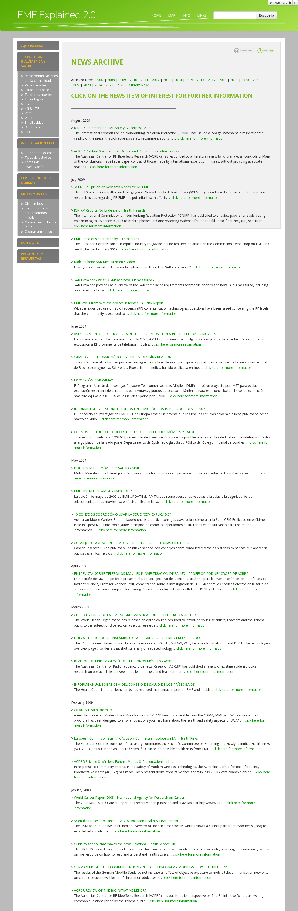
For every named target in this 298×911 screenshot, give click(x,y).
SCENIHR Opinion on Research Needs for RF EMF (111, 187)
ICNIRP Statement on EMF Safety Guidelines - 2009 (112, 128)
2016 (200, 80)
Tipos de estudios (38, 157)
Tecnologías (34, 99)
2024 (98, 85)
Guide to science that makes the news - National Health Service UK (124, 844)
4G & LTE (32, 108)
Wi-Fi (28, 118)
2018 (223, 80)
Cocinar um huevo (38, 231)
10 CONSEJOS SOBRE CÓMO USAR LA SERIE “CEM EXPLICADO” (122, 514)
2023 (87, 85)
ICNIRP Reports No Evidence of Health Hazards (110, 210)
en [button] (271, 3)
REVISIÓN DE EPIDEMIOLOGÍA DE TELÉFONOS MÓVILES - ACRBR (124, 661)
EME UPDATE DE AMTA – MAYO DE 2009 (105, 491)
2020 (245, 80)
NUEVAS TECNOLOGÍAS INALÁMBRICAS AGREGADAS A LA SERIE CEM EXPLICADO (137, 638)
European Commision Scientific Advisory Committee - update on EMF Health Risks (136, 738)
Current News (139, 85)
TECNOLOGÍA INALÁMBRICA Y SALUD (33, 61)
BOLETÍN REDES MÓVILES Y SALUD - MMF (107, 468)
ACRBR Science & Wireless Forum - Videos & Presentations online (123, 761)
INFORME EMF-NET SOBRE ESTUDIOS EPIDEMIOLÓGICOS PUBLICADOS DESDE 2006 (140, 409)
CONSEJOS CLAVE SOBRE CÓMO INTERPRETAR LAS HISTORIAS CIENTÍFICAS (132, 543)
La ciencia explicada (39, 153)
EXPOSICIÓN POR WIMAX (93, 380)
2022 (76, 85)
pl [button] (295, 3)
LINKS (202, 15)
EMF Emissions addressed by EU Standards (106, 238)
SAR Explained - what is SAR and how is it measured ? (114, 280)
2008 (111, 80)
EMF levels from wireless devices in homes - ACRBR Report (118, 303)
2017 (211, 80)
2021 (256, 80)
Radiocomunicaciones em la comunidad (41, 78)
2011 (144, 80)
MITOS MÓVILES (34, 194)
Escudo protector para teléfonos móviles (38, 213)
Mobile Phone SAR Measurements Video (104, 262)
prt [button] (285, 3)
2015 (189, 80)
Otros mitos (34, 203)
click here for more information (200, 138)
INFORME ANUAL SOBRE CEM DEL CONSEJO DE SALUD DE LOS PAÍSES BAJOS (134, 684)
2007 (100, 80)
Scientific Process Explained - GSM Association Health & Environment (126, 821)
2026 (120, 85)
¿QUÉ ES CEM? (32, 45)
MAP (171, 15)
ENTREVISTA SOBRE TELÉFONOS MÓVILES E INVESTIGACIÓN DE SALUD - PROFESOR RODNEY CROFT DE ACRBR (161, 573)
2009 (122, 80)
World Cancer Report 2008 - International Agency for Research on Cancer (129, 797)
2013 (167, 80)
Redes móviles (36, 85)
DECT (29, 132)
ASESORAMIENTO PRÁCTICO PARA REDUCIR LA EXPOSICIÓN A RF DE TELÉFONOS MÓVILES (145, 334)
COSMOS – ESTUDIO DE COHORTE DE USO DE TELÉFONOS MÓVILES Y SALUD (135, 432)
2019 (234, 80)
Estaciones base (37, 90)
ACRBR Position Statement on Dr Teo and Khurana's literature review (126, 151)
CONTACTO (30, 242)
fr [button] (290, 3)
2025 (109, 85)
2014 (178, 80)
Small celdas (34, 122)
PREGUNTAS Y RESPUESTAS (32, 256)
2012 (155, 80)
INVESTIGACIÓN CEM (37, 143)
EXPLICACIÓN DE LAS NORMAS (37, 180)
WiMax (30, 113)
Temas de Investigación (34, 164)
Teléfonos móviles (39, 94)
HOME (156, 15)
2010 (133, 80)
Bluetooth (32, 127)
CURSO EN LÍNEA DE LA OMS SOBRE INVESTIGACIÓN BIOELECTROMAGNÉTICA (135, 615)
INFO (186, 15)
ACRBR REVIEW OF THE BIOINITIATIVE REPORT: (110, 890)
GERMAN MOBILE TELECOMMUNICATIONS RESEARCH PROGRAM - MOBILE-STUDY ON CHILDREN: (150, 867)
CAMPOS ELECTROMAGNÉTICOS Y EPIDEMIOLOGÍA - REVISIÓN (123, 357)
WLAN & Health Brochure (93, 710)
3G (27, 104)
